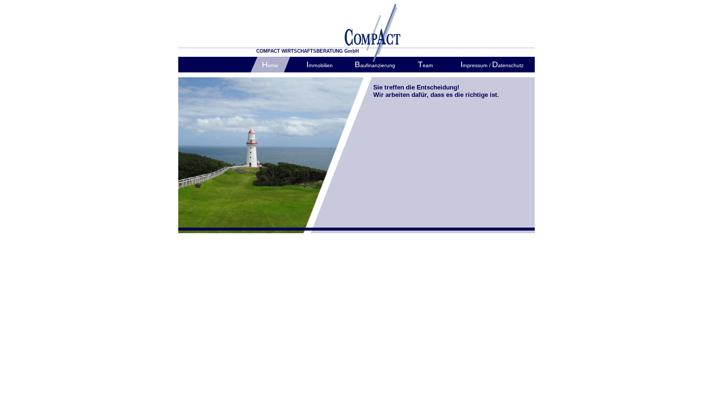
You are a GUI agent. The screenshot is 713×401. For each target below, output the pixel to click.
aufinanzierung (375, 65)
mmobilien (319, 65)
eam (425, 65)
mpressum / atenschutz (492, 65)
